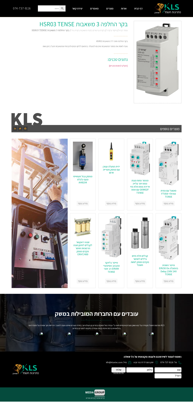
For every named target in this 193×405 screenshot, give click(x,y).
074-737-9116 (22, 8)
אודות (124, 8)
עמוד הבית (123, 30)
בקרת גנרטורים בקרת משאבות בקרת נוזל (88, 30)
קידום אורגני (100, 398)
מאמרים (94, 8)
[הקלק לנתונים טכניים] (118, 65)
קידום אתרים (90, 398)
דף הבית (138, 8)
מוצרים (109, 8)
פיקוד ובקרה (112, 30)
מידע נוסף (168, 203)
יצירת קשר (77, 8)
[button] (25, 128)
